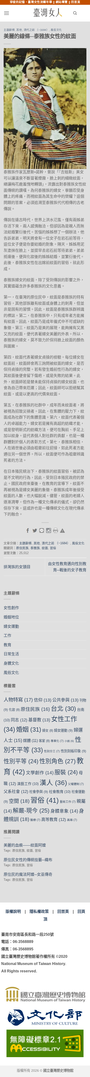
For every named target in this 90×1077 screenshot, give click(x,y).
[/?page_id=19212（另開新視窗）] (62, 530)
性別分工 (52, 751)
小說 (69, 741)
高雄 (72, 820)
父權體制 (76, 784)
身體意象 (64, 810)
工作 (7, 636)
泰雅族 (35, 548)
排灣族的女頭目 (17, 567)
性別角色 (57, 761)
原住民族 (22, 548)
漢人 (53, 782)
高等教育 (53, 819)
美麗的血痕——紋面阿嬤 (25, 845)
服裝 (66, 772)
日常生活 (11, 654)
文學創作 (40, 772)
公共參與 (65, 700)
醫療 (35, 820)
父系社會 (16, 791)
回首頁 (75, 2)
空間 (19, 801)
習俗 (53, 548)
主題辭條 (9, 29)
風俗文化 (56, 29)
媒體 (30, 740)
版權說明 (13, 911)
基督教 (39, 720)
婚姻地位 (11, 617)
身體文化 (11, 663)
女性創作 (11, 608)
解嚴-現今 (31, 810)
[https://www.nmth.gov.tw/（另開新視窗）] (45, 994)
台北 (63, 708)
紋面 (45, 548)
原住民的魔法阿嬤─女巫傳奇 (28, 874)
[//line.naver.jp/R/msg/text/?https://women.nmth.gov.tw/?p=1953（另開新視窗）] (41, 530)
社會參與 (38, 792)
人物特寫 (18, 699)
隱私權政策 (39, 911)
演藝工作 (28, 784)
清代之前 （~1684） (36, 29)
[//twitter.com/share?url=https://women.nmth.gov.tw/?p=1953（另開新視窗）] (34, 530)
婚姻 (28, 729)
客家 (44, 741)
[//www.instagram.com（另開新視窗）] (48, 530)
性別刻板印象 (73, 751)
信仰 (42, 700)
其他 (19, 29)
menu (15, 13)
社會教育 (60, 792)
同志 (19, 720)
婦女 (47, 730)
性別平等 (21, 761)
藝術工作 (68, 801)
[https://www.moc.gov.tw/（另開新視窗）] (45, 1017)
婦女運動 (11, 626)
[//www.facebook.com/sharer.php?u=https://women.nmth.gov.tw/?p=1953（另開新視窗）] (27, 530)
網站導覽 (62, 2)
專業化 (57, 741)
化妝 (14, 710)
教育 (7, 645)
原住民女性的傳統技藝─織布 (28, 860)
